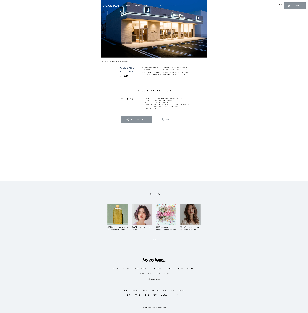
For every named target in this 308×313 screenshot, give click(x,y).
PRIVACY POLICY (162, 273)
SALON (137, 5)
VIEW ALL (154, 239)
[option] (154, 29)
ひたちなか (155, 291)
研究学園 (137, 295)
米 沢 (125, 291)
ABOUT (128, 5)
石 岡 (128, 295)
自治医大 (164, 295)
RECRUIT (173, 5)
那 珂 (165, 291)
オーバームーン (176, 295)
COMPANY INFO (145, 273)
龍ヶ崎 (147, 295)
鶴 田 (155, 295)
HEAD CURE (158, 269)
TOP (103, 61)
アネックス (134, 291)
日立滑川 (181, 291)
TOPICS (163, 5)
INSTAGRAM (156, 279)
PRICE (154, 5)
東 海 (172, 291)
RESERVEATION (138, 119)
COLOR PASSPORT (141, 269)
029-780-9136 (172, 119)
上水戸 (145, 291)
